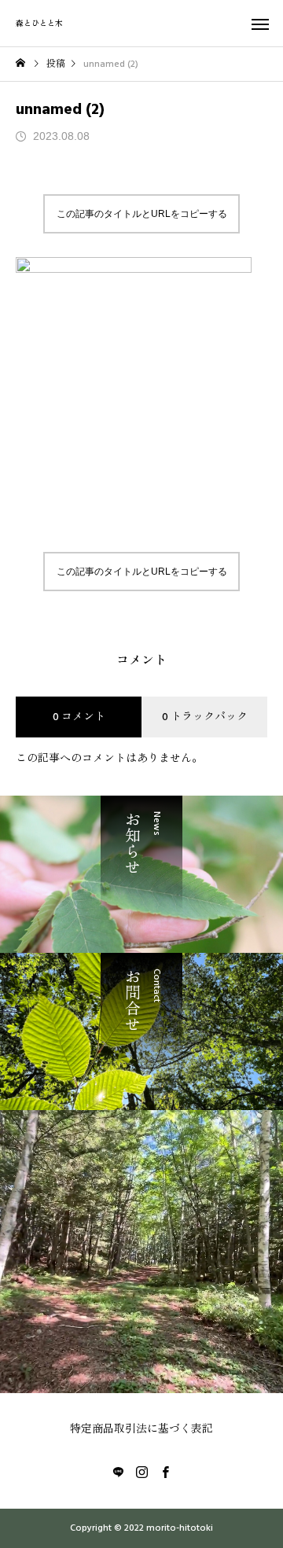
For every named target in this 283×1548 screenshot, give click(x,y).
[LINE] (118, 1472)
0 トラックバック (205, 717)
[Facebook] (165, 1472)
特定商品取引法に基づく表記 (141, 1429)
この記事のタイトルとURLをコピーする (142, 213)
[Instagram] (141, 1472)
